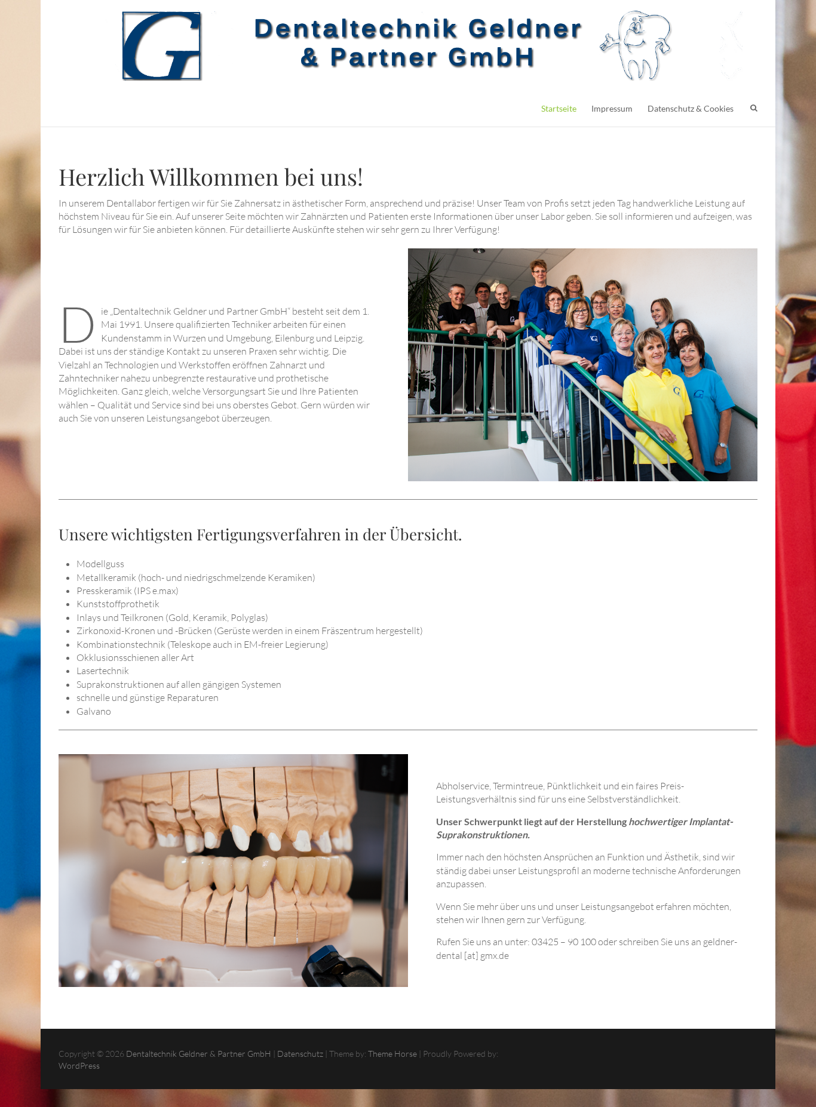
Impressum (612, 108)
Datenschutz (300, 1053)
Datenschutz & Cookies (691, 108)
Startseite (558, 108)
